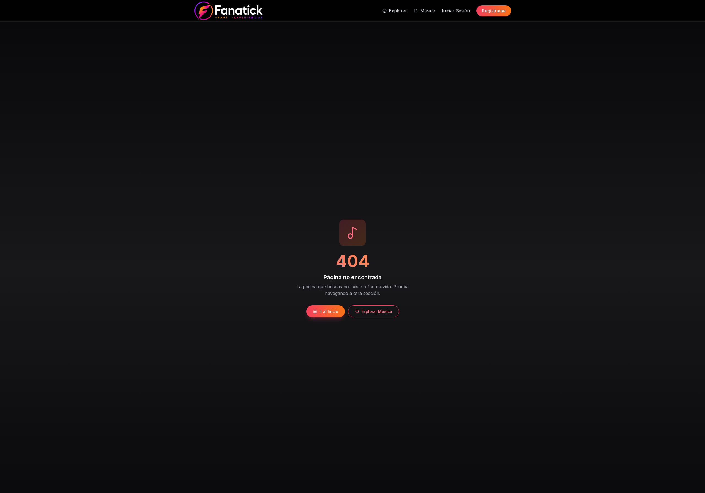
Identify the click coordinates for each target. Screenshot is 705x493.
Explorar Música (377, 311)
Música (427, 10)
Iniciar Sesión (456, 10)
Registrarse (494, 10)
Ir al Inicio (328, 311)
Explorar (398, 10)
